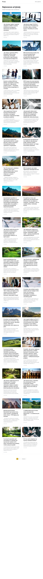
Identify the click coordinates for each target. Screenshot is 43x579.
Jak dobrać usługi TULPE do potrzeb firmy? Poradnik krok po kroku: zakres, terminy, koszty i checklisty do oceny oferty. (30, 27)
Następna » (24, 458)
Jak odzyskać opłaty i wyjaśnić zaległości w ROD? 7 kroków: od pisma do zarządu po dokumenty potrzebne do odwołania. (11, 27)
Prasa (4, 1)
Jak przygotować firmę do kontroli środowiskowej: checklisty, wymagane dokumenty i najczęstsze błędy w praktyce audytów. (11, 114)
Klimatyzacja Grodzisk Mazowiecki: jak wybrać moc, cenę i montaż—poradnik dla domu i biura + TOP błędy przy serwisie (11, 413)
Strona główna (38, 1)
